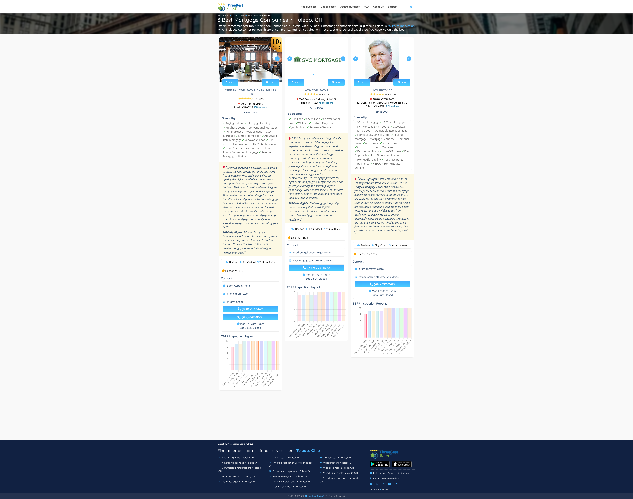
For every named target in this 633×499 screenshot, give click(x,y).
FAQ (366, 6)
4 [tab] (254, 74)
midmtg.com (235, 301)
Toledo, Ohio (308, 450)
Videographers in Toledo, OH (338, 462)
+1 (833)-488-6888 (390, 478)
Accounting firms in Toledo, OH (237, 457)
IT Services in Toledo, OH (285, 457)
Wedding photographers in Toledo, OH (340, 480)
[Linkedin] (396, 484)
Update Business (350, 6)
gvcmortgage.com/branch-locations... (314, 260)
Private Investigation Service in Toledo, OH (291, 464)
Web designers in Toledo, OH (338, 467)
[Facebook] (371, 484)
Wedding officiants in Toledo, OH (340, 472)
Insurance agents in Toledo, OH (238, 481)
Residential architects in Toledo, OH (291, 481)
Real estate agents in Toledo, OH (289, 476)
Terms (385, 490)
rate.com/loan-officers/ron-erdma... (379, 276)
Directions (261, 107)
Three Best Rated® (314, 496)
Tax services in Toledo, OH (337, 457)
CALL (231, 82)
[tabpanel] (250, 59)
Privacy (374, 490)
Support (392, 6)
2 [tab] (248, 74)
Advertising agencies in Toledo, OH (239, 462)
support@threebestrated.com (394, 473)
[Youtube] (389, 484)
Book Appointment (238, 285)
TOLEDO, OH (238, 15)
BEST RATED (223, 15)
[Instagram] (383, 484)
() (259, 98)
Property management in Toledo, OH (291, 471)
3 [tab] (251, 74)
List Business (328, 6)
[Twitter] (377, 484)
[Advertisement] (316, 417)
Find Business (308, 6)
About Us (378, 6)
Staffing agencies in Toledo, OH (289, 486)
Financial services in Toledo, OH (238, 476)
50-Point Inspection (401, 26)
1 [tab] (246, 74)
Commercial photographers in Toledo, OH (239, 469)
